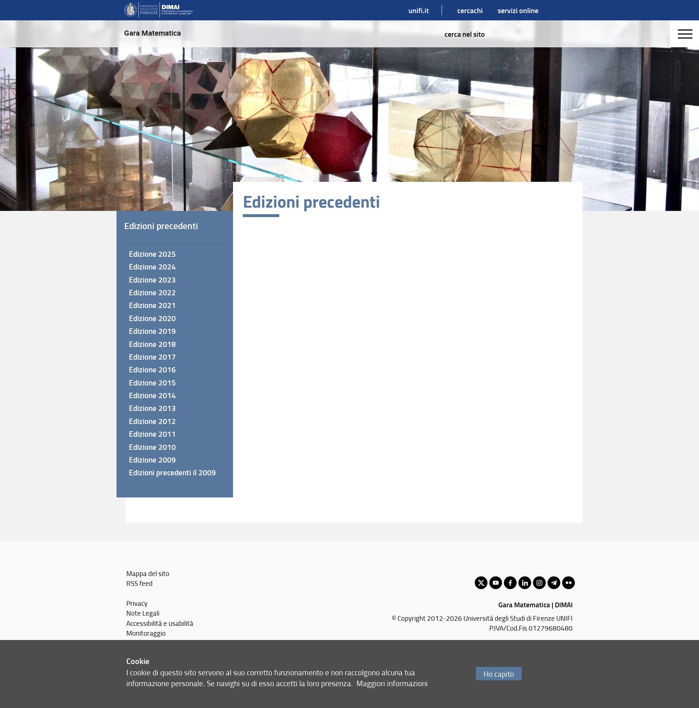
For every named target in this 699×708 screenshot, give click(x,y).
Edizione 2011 (152, 433)
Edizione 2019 (152, 330)
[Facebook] (510, 582)
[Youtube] (495, 582)
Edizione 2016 (152, 369)
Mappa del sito (147, 573)
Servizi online (518, 10)
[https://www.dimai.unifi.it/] (158, 10)
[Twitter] (481, 582)
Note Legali (142, 613)
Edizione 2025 (152, 253)
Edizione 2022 (152, 292)
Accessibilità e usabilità (159, 623)
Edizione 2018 (152, 344)
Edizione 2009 (152, 459)
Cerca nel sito (465, 34)
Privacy (136, 603)
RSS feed (139, 583)
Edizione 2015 (152, 382)
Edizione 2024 (152, 266)
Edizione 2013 (152, 408)
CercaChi (470, 10)
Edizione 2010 (152, 446)
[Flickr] (568, 582)
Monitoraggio (146, 633)
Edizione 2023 (152, 279)
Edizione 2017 (152, 356)
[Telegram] (554, 582)
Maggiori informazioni (392, 683)
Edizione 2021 (152, 305)
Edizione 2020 (152, 318)
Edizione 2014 (152, 395)
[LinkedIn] (524, 582)
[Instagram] (539, 582)
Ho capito (498, 673)
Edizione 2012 (152, 421)
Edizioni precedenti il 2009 (172, 472)
